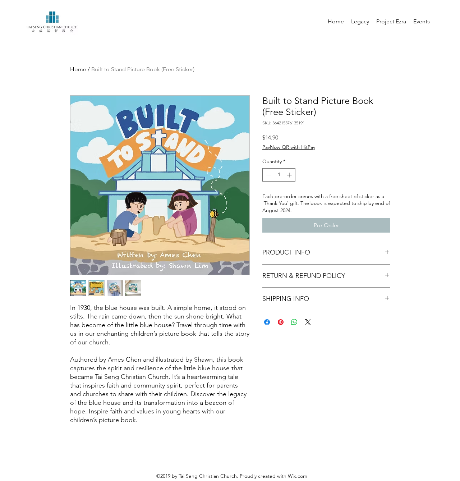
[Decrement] (267, 175)
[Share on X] (308, 322)
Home (78, 69)
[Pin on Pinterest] (280, 322)
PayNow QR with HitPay (288, 147)
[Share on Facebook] (267, 322)
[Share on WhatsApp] (294, 322)
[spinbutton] (278, 175)
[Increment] (289, 175)
